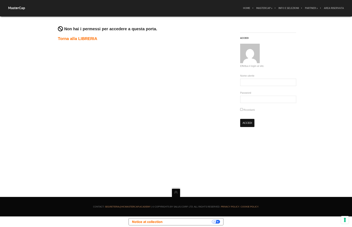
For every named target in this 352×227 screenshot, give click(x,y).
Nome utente (247, 75)
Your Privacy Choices (189, 222)
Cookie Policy (249, 206)
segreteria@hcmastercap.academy (128, 206)
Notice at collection (147, 222)
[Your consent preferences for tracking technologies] (345, 220)
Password (245, 92)
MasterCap (16, 8)
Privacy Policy (230, 206)
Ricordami (249, 110)
